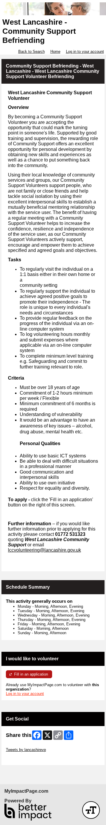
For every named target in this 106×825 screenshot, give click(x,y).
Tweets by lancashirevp (26, 749)
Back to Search (31, 51)
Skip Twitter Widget (22, 745)
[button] (91, 810)
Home (55, 51)
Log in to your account (85, 51)
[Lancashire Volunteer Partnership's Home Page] (53, 9)
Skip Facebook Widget (25, 758)
